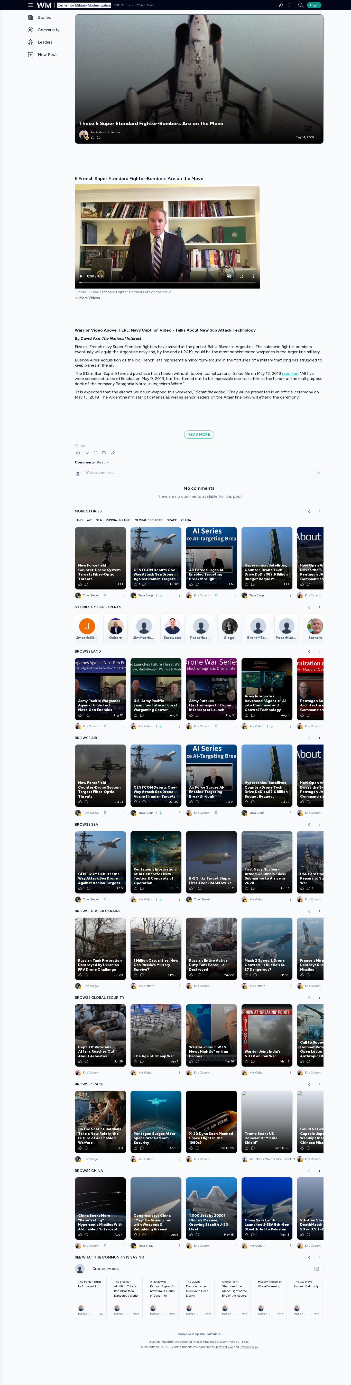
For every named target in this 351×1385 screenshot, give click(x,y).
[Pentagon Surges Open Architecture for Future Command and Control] (322, 689)
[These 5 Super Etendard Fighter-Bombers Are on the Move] (199, 79)
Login (314, 5)
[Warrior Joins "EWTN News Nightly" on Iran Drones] (211, 1035)
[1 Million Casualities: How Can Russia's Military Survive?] (156, 949)
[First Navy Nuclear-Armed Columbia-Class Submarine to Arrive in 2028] (267, 862)
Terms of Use (224, 1347)
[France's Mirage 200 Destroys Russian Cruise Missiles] (322, 949)
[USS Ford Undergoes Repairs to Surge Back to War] (322, 862)
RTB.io (243, 1342)
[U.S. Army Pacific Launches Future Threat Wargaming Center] (156, 689)
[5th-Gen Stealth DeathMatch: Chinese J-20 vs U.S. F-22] (322, 1208)
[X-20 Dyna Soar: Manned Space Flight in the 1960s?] (211, 1122)
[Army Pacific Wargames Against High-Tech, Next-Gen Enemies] (100, 689)
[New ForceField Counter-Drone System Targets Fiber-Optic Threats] (100, 558)
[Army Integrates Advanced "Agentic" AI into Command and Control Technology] (267, 689)
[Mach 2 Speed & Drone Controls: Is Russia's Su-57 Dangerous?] (267, 949)
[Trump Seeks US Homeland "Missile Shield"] (267, 1122)
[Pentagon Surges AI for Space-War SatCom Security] (156, 1122)
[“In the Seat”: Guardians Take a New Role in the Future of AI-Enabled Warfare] (100, 1122)
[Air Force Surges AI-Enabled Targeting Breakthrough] (211, 558)
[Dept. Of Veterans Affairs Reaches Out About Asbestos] (100, 1035)
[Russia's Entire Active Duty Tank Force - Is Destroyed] (211, 949)
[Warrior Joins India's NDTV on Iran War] (267, 1035)
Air (83, 446)
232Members (123, 5)
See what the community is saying (109, 1257)
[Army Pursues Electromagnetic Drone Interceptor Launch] (211, 689)
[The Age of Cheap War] (156, 1035)
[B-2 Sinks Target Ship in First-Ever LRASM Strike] (211, 862)
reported (290, 373)
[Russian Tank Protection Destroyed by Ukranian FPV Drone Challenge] (100, 949)
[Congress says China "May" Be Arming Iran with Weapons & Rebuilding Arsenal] (156, 1208)
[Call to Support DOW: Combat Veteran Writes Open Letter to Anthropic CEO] (322, 1035)
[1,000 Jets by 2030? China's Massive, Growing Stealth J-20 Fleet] (211, 1208)
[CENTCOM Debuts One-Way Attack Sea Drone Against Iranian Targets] (156, 558)
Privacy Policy (249, 1347)
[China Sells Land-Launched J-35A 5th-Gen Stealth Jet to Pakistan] (267, 1208)
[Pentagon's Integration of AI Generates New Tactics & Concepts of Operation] (156, 862)
